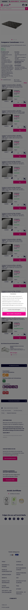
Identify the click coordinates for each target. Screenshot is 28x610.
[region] (14, 305)
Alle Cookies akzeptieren (14, 313)
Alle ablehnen (13, 293)
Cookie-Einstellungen (14, 309)
